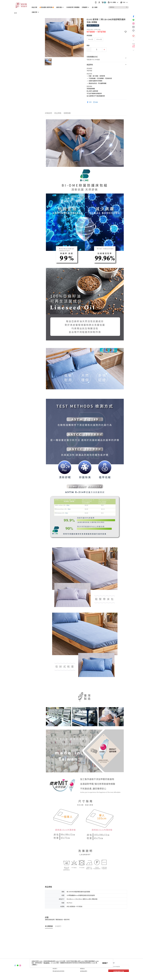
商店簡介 (55, 968)
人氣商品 (133, 46)
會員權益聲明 (83, 971)
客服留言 (82, 968)
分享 (90, 102)
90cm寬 (90, 39)
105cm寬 (99, 39)
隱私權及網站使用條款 (58, 971)
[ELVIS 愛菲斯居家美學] (21, 5)
